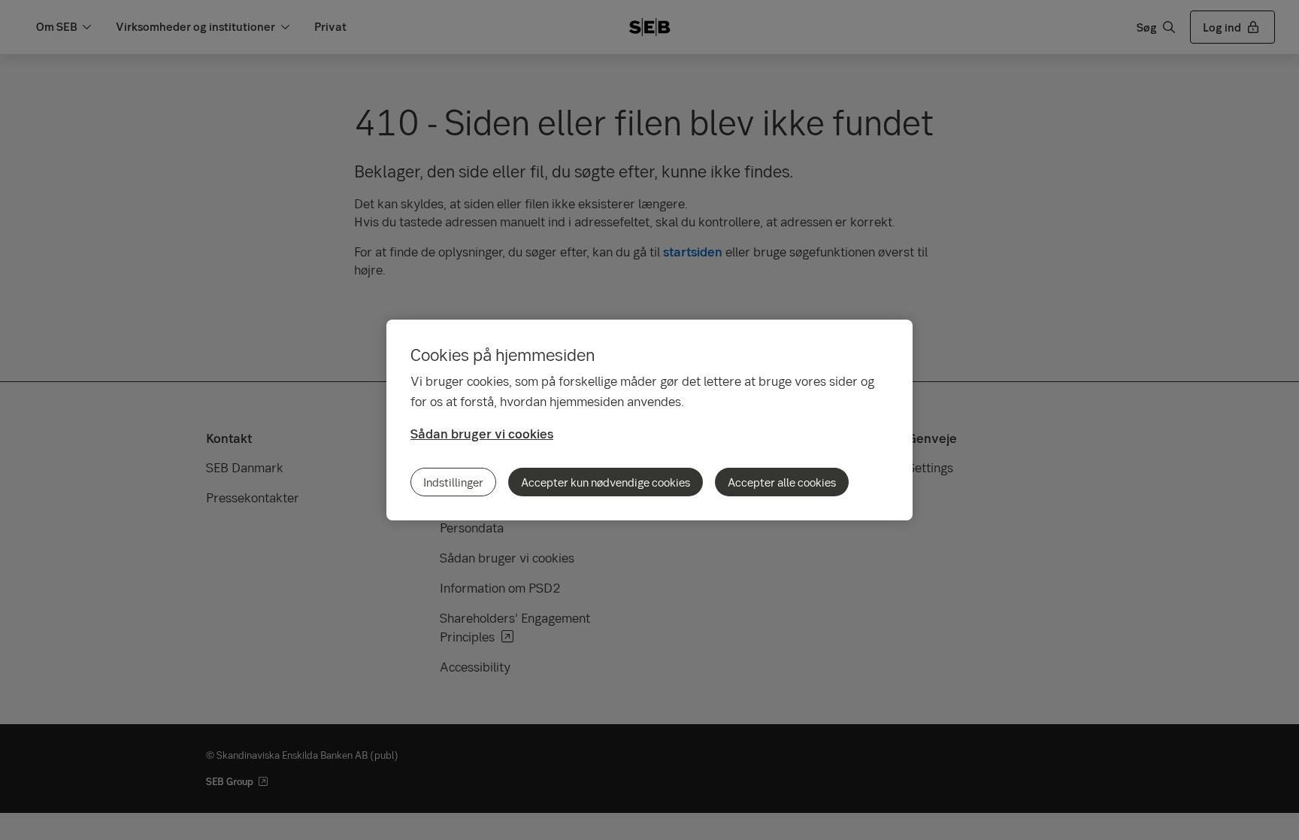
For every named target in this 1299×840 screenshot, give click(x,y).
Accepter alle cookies (782, 482)
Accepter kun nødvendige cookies (605, 482)
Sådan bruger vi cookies (481, 433)
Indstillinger (453, 482)
